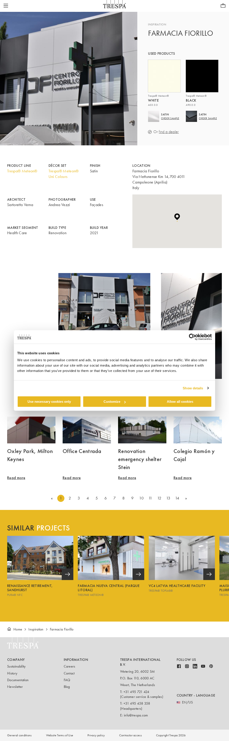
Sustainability (16, 666)
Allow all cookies (180, 401)
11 (150, 498)
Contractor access (130, 735)
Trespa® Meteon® (22, 171)
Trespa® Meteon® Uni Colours (64, 174)
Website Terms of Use (59, 735)
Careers (69, 666)
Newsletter (15, 687)
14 (177, 498)
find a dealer (169, 131)
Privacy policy (96, 735)
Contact (69, 673)
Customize (112, 401)
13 (168, 498)
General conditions (19, 735)
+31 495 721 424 (136, 692)
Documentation (18, 680)
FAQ (67, 680)
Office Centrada (82, 451)
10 (141, 498)
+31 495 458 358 (136, 703)
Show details (193, 388)
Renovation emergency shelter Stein (139, 459)
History (12, 673)
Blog (67, 687)
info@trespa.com (136, 715)
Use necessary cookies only (49, 401)
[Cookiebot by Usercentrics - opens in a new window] (192, 337)
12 (159, 498)
